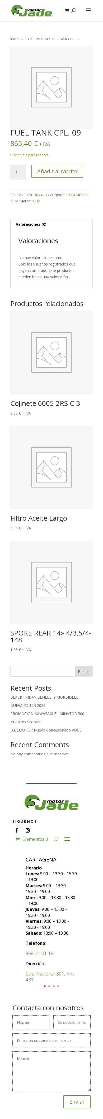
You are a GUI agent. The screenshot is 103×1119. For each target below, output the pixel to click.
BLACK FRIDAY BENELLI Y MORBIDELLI (44, 697)
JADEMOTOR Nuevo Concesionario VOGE (46, 730)
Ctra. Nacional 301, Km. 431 (50, 976)
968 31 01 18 (39, 953)
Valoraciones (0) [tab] (31, 224)
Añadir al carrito (57, 171)
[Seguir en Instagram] (28, 830)
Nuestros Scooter (25, 721)
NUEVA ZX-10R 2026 (27, 705)
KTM (36, 200)
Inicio (14, 39)
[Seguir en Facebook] (16, 830)
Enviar (77, 1101)
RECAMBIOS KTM (34, 39)
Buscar (84, 671)
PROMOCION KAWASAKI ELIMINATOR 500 (47, 713)
